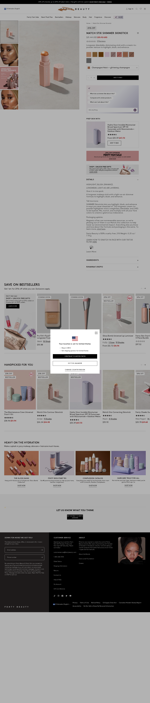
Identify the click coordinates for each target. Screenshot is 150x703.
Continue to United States (75, 356)
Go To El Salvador (75, 363)
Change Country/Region (75, 369)
